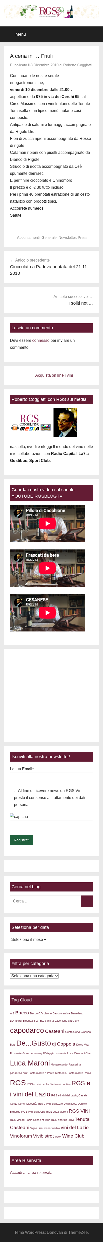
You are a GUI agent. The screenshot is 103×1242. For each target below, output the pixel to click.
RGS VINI (79, 1111)
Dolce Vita (82, 1044)
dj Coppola (63, 1044)
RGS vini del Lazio (21, 1119)
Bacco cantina (61, 1013)
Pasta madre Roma (79, 1072)
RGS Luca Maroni (57, 1111)
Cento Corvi (72, 1031)
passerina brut (19, 1072)
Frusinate (16, 1053)
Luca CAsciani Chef (79, 1053)
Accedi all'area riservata (31, 1172)
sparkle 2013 (66, 1119)
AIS (12, 1013)
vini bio (56, 1128)
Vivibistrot (43, 1136)
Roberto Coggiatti (77, 65)
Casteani (54, 1031)
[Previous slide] (17, 695)
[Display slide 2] (84, 728)
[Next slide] (86, 695)
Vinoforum (21, 1136)
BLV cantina (47, 1020)
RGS (18, 1082)
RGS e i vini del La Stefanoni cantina (48, 1084)
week (58, 1136)
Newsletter (67, 237)
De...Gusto (33, 1043)
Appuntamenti (28, 237)
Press (83, 237)
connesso (41, 340)
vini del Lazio (75, 1127)
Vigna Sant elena (40, 1128)
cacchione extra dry (67, 1020)
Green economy (32, 1053)
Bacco (22, 1012)
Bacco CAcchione (41, 1013)
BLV (36, 1020)
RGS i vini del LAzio (33, 1111)
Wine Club (73, 1136)
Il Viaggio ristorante (54, 1053)
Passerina (74, 1064)
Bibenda (28, 1020)
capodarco (27, 1030)
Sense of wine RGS (45, 1119)
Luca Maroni (30, 1063)
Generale (49, 237)
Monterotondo (59, 1064)
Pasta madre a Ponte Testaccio (47, 1072)
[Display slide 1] (80, 728)
